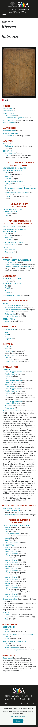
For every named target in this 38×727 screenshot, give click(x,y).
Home (4, 22)
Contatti (4, 704)
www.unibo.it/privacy (18, 716)
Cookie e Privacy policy (28, 704)
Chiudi (18, 721)
